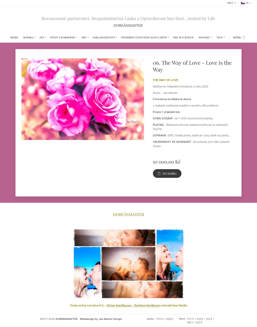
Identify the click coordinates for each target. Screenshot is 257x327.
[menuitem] (15, 37)
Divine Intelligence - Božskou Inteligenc (133, 305)
